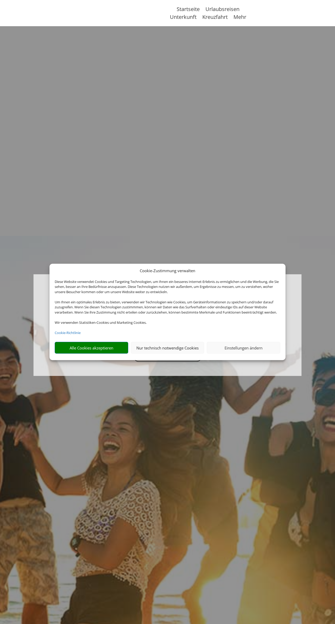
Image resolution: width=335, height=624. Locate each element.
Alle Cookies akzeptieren (91, 348)
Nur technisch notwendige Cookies (167, 348)
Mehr (239, 17)
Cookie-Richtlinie (68, 332)
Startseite (188, 10)
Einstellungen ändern (244, 348)
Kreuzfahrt (215, 17)
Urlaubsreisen (222, 10)
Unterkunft (183, 17)
